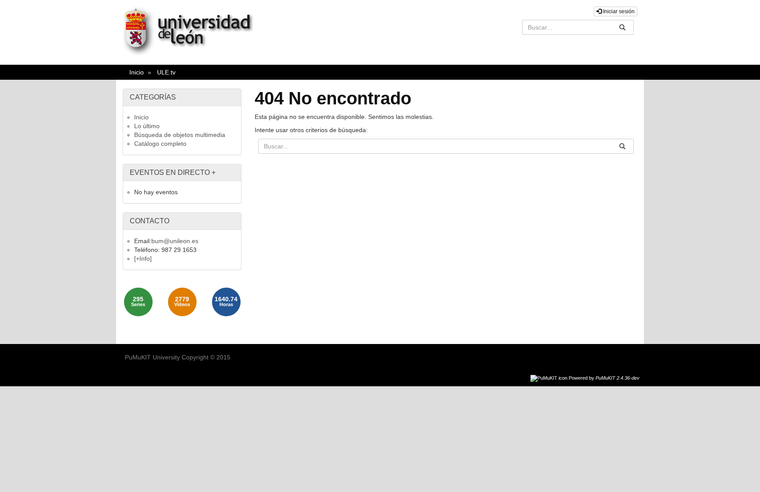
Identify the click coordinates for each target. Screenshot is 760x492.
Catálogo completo (160, 143)
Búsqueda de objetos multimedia (179, 134)
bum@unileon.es (174, 240)
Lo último (147, 125)
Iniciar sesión (618, 11)
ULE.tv (166, 72)
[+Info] (143, 258)
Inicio (136, 72)
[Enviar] (622, 27)
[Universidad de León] (192, 53)
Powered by (604, 378)
